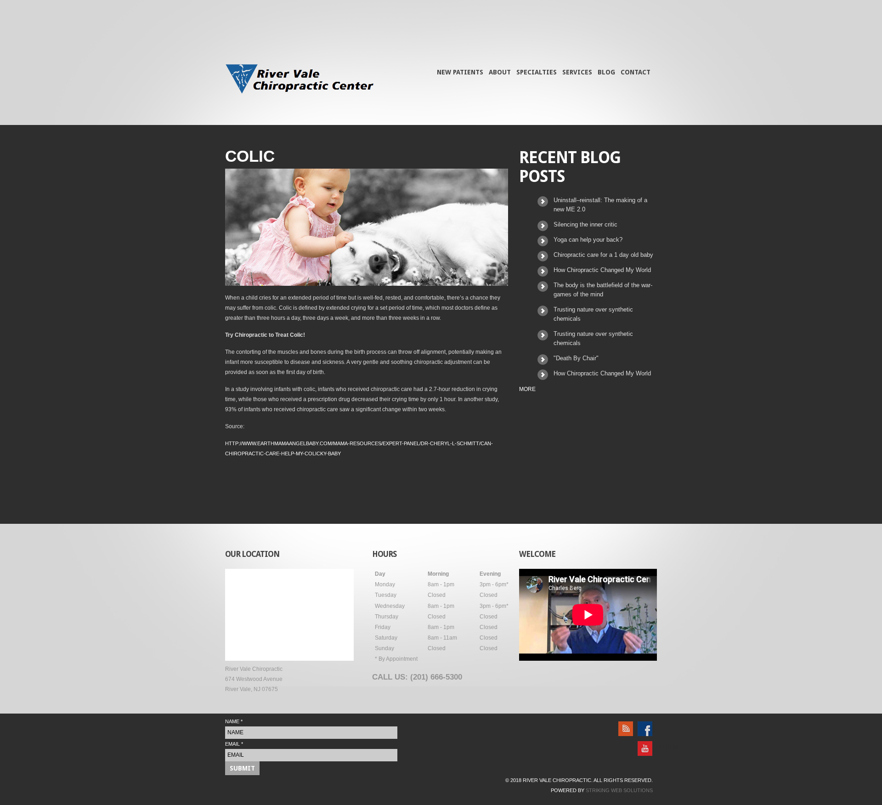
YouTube (656, 747)
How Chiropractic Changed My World (602, 269)
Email (234, 744)
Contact (635, 72)
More (527, 389)
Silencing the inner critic (585, 224)
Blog (606, 72)
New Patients (460, 72)
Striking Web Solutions (619, 790)
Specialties (536, 72)
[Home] (299, 80)
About (500, 72)
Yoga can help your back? (588, 239)
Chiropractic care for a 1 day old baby (603, 254)
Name (234, 721)
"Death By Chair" (576, 358)
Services (577, 72)
